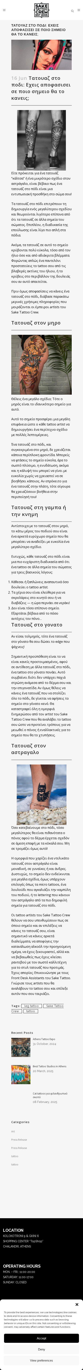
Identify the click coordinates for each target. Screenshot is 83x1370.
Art (13, 1131)
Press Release (19, 1139)
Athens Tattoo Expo (44, 1039)
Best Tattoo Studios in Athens (49, 1066)
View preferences (41, 1360)
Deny (41, 1349)
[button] (77, 1304)
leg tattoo (31, 1006)
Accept (41, 1338)
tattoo (30, 1011)
